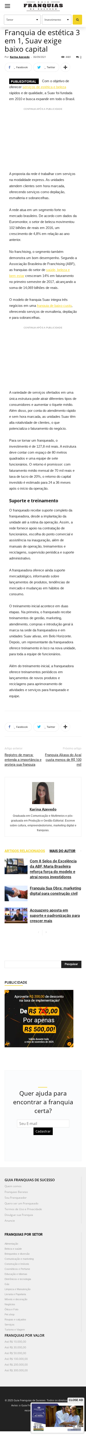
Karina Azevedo (20, 57)
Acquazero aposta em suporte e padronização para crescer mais (55, 915)
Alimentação (11, 1243)
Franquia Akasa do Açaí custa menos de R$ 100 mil (63, 760)
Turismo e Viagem (15, 1329)
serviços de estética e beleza (44, 87)
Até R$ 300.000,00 (16, 1370)
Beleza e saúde (13, 1248)
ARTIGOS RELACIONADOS (25, 851)
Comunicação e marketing (19, 1258)
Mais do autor (62, 851)
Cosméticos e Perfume (17, 1269)
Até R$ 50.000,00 (15, 1353)
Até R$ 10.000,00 (15, 1342)
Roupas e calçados (15, 1319)
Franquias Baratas (16, 1192)
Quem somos (13, 1186)
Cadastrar (43, 1131)
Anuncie (10, 1221)
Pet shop (9, 1314)
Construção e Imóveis (17, 1264)
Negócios (10, 1304)
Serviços (9, 1324)
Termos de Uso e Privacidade (23, 1209)
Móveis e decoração (16, 1299)
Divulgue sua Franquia (19, 1215)
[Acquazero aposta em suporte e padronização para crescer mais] (16, 916)
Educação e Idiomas (16, 1274)
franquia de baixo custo (54, 306)
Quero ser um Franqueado (21, 1203)
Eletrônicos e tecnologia (18, 1279)
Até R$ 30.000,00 (15, 1347)
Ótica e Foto (11, 1309)
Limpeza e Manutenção (18, 1289)
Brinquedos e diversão (17, 1253)
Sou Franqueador (16, 1198)
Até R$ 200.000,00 (16, 1365)
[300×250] (39, 1018)
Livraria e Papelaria (15, 1294)
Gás (7, 1284)
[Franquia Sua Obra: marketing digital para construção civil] (16, 893)
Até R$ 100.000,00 (16, 1359)
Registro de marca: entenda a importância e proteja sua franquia (23, 760)
